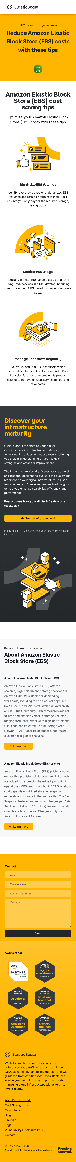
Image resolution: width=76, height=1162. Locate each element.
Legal (8, 1125)
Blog (8, 1115)
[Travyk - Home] (22, 7)
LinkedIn (10, 1120)
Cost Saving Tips (16, 1105)
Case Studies (13, 1110)
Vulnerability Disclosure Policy (25, 1130)
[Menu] (66, 7)
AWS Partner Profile (18, 1100)
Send (38, 933)
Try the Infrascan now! (40, 518)
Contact (10, 1135)
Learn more (18, 746)
